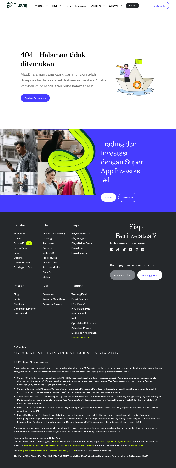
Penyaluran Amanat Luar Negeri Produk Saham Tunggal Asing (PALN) (59, 445)
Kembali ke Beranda (35, 97)
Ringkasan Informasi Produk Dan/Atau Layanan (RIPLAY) (47, 450)
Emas (56, 441)
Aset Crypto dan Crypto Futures (115, 441)
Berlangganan (149, 275)
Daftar (108, 197)
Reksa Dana (137, 445)
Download (128, 197)
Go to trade (159, 5)
